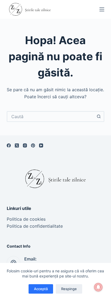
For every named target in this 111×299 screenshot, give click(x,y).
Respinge (69, 289)
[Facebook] (9, 145)
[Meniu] (101, 9)
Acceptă (41, 289)
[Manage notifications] (98, 287)
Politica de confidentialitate (35, 226)
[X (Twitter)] (17, 145)
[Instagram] (25, 145)
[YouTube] (41, 145)
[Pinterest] (33, 145)
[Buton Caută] (98, 116)
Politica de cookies (26, 219)
